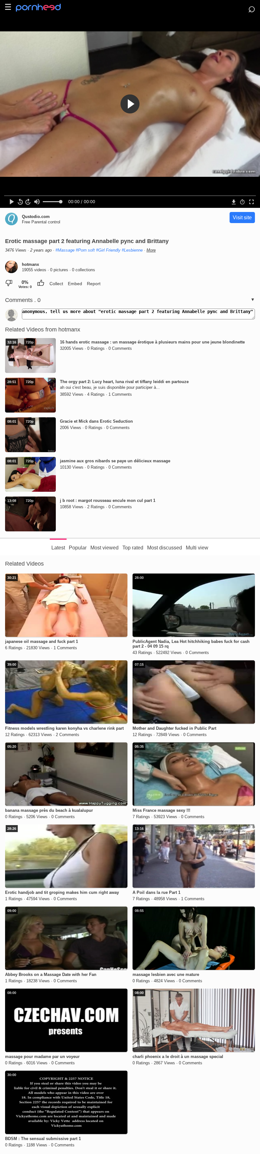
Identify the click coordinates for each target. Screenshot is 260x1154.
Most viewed (104, 547)
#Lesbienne (132, 250)
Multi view (197, 547)
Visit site (242, 217)
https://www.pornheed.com (43, 7)
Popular (78, 547)
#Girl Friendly (108, 250)
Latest (58, 547)
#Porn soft (85, 250)
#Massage (65, 250)
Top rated (132, 547)
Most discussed (164, 547)
